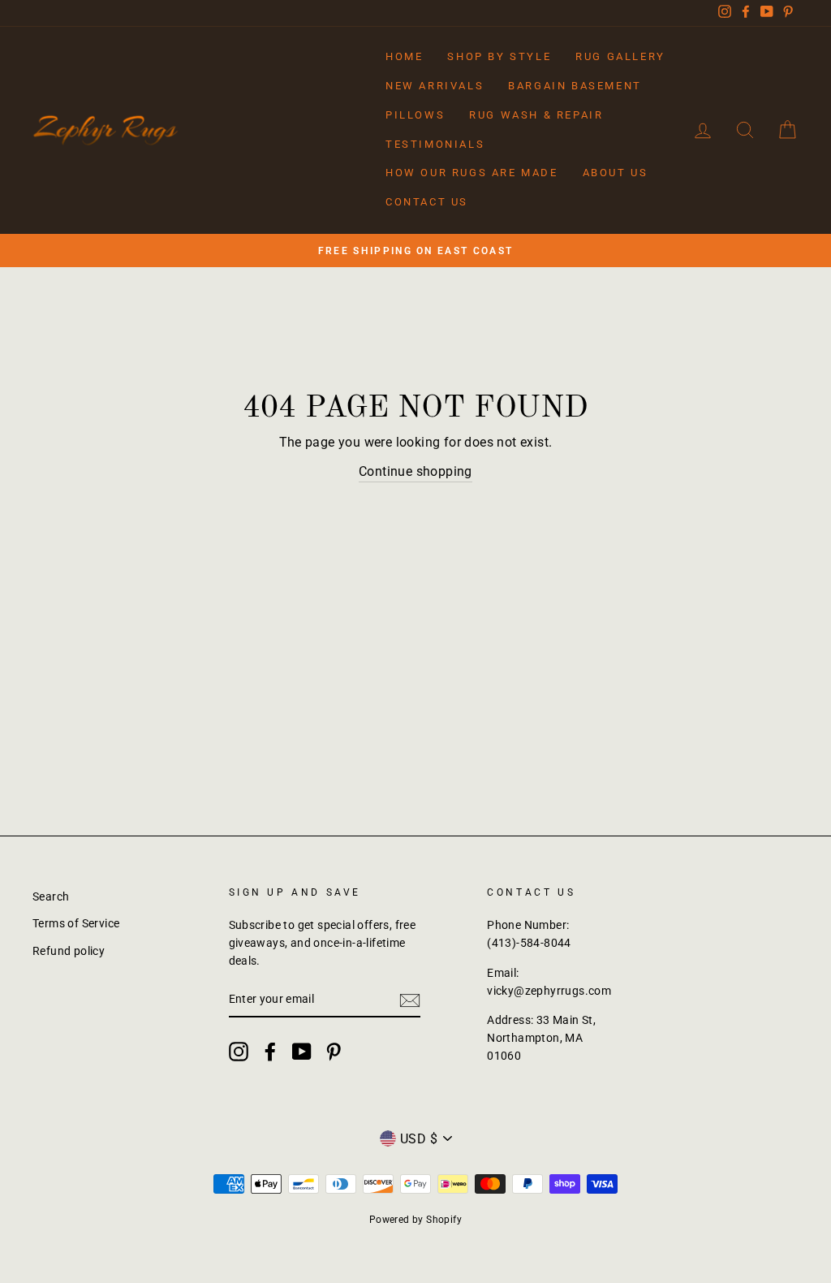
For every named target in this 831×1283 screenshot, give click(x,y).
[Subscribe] (409, 1000)
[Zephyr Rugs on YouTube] (302, 1051)
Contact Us (426, 202)
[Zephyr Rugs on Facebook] (270, 1051)
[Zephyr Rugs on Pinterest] (333, 1051)
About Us (615, 172)
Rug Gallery (620, 56)
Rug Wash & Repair (536, 115)
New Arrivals (434, 86)
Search (50, 896)
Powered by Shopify (415, 1219)
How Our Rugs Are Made (471, 172)
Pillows (415, 115)
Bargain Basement (575, 86)
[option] (415, 251)
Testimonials (434, 144)
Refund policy (68, 950)
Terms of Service (75, 923)
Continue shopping (415, 471)
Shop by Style (499, 56)
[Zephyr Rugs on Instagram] (238, 1051)
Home (404, 56)
